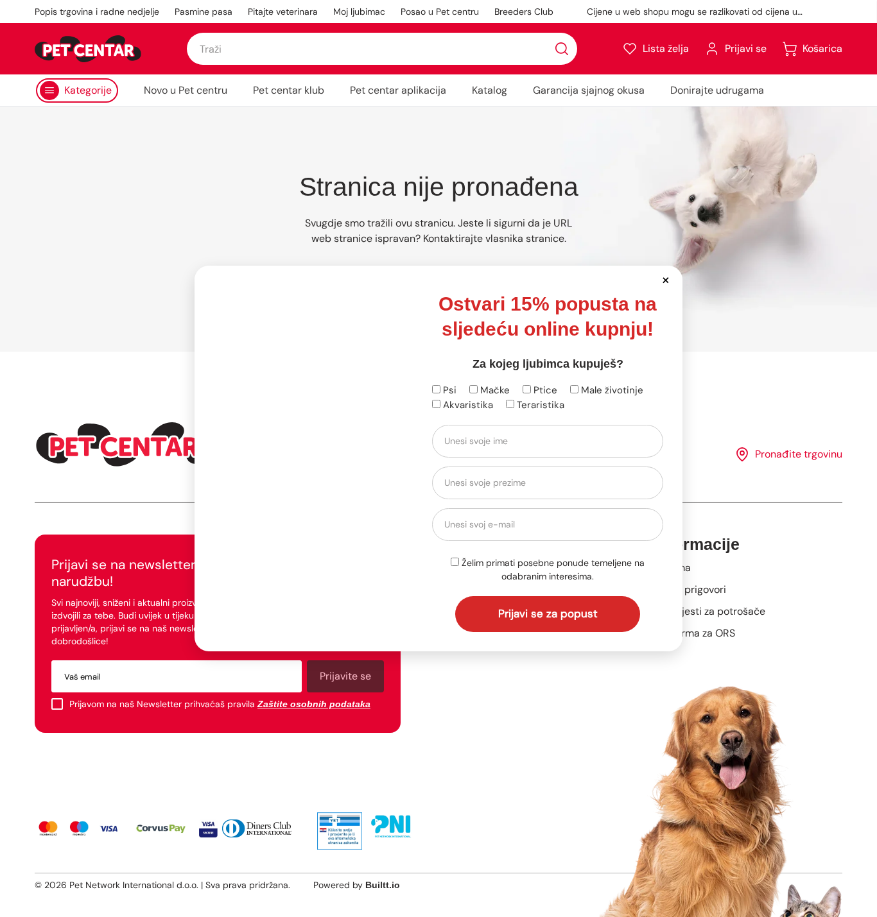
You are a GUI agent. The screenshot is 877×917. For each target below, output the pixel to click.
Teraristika (539, 405)
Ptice (544, 390)
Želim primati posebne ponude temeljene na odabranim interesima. (552, 569)
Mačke (494, 390)
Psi (448, 390)
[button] (665, 279)
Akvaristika (466, 405)
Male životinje (610, 390)
